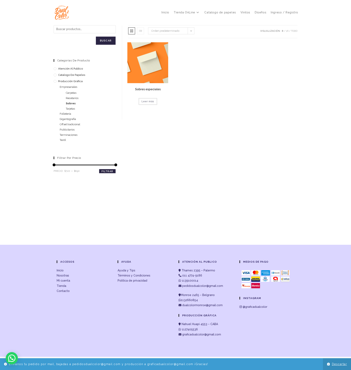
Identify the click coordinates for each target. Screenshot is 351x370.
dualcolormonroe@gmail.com (202, 305)
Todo (294, 30)
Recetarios (72, 98)
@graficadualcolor (254, 306)
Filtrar (107, 171)
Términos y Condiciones (134, 275)
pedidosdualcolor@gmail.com (202, 285)
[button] (12, 358)
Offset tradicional (70, 124)
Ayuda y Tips (126, 270)
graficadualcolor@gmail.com (201, 334)
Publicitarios (67, 129)
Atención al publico (70, 68)
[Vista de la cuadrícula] (131, 30)
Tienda (61, 285)
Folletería (65, 113)
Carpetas (71, 92)
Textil (63, 139)
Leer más (148, 101)
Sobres (71, 103)
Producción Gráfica (70, 81)
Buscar (106, 40)
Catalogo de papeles (71, 74)
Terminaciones (68, 134)
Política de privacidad (132, 280)
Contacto (63, 291)
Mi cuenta (63, 280)
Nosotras (63, 275)
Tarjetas (70, 108)
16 (287, 30)
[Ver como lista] (140, 30)
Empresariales (68, 86)
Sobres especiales (148, 89)
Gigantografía (68, 119)
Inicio (60, 270)
